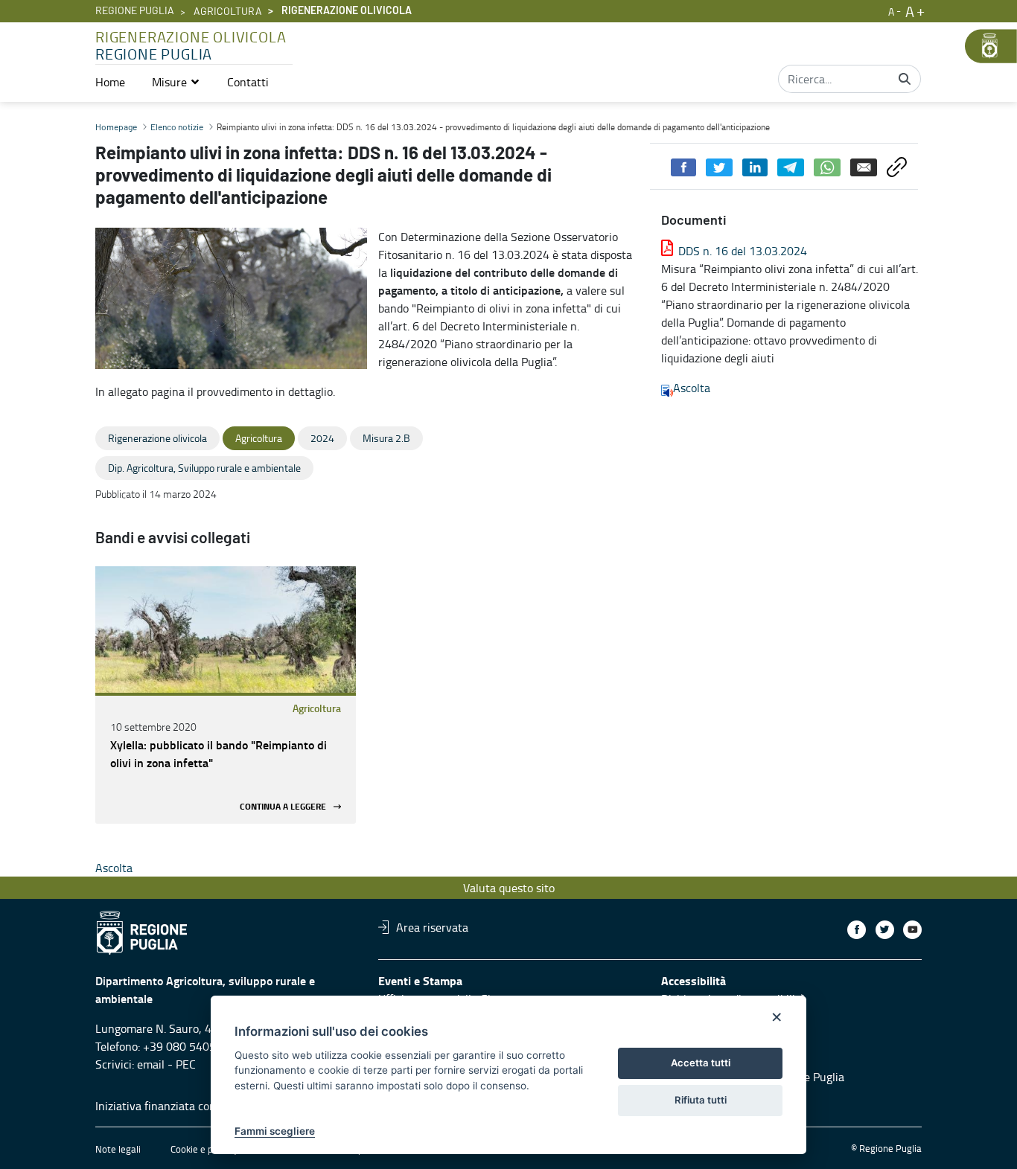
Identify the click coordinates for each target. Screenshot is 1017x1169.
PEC (186, 1064)
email (151, 1064)
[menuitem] (110, 82)
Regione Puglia (134, 11)
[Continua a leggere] (225, 629)
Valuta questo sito (509, 888)
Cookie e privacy (203, 1149)
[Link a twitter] (885, 929)
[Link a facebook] (856, 929)
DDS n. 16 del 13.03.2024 (742, 251)
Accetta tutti (700, 1063)
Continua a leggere (283, 806)
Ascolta (691, 387)
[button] (176, 82)
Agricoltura (228, 12)
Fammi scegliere (275, 1131)
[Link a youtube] (912, 929)
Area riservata (432, 927)
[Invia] (904, 79)
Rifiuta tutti (701, 1100)
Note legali (118, 1149)
